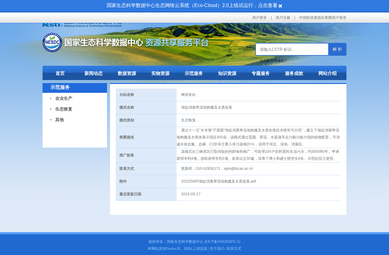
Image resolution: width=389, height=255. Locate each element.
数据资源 (127, 73)
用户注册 (283, 18)
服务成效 (294, 73)
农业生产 (61, 98)
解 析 (337, 49)
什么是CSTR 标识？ (273, 60)
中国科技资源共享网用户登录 (322, 18)
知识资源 (227, 73)
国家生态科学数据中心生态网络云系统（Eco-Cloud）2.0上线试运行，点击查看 (192, 5)
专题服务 (261, 73)
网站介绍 (327, 73)
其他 (57, 119)
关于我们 (217, 248)
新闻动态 (93, 73)
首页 (60, 73)
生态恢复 (61, 109)
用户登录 (259, 18)
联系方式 (234, 248)
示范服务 (194, 73)
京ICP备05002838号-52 (222, 241)
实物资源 (160, 73)
